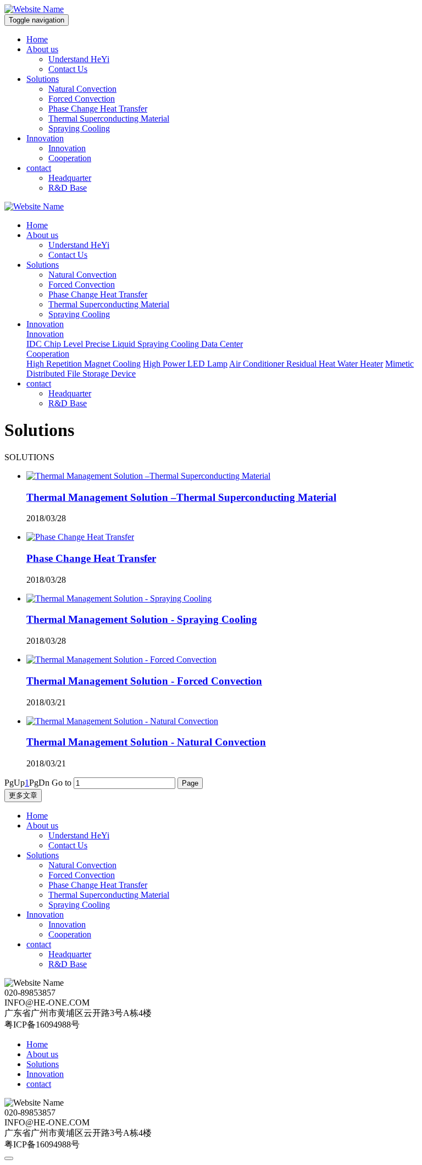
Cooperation (69, 158)
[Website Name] (34, 9)
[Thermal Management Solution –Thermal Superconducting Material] (148, 476)
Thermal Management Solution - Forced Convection (144, 681)
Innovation (45, 138)
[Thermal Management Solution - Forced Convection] (121, 659)
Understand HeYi (78, 59)
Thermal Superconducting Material (108, 118)
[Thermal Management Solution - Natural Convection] (122, 721)
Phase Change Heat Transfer (97, 108)
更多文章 (23, 795)
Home (37, 39)
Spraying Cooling (79, 128)
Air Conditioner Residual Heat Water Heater (306, 363)
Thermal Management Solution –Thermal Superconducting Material (181, 497)
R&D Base (67, 187)
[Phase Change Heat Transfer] (80, 537)
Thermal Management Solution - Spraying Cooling (141, 619)
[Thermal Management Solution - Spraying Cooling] (119, 598)
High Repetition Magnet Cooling (83, 363)
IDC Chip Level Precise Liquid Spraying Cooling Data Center (134, 344)
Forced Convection (81, 98)
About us (42, 49)
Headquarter (69, 178)
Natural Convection (82, 88)
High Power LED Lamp (185, 363)
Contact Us (67, 69)
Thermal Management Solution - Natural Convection (146, 742)
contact (38, 168)
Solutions (42, 79)
